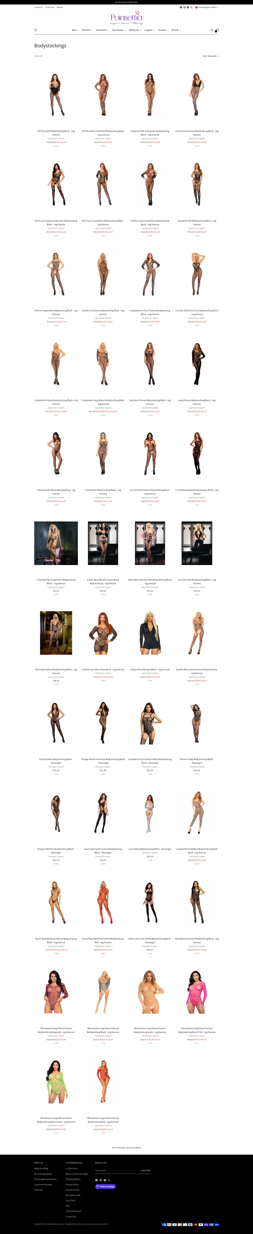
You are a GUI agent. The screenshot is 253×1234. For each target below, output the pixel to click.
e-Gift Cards (71, 1168)
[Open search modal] (35, 30)
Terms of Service (73, 1211)
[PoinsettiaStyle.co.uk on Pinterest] (188, 7)
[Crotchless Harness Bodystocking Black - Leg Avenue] (197, 94)
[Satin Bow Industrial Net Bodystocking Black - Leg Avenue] (150, 543)
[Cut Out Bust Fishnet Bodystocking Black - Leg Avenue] (150, 453)
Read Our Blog (41, 1168)
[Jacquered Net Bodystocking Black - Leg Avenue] (197, 184)
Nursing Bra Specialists (45, 1179)
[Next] (145, 2)
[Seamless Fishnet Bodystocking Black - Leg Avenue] (150, 363)
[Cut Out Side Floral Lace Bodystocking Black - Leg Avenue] (197, 274)
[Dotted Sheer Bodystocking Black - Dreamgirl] (56, 722)
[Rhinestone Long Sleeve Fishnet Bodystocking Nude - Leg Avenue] (150, 992)
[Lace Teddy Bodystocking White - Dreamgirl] (150, 812)
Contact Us (71, 1216)
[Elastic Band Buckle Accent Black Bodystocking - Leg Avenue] (103, 543)
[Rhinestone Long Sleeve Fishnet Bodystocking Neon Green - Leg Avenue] (56, 1081)
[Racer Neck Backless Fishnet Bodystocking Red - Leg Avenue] (103, 902)
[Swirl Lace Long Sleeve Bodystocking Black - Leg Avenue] (103, 184)
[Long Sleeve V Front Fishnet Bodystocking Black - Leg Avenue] (150, 274)
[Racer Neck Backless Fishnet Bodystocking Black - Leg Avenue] (56, 902)
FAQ (68, 1206)
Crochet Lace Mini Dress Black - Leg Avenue (103, 669)
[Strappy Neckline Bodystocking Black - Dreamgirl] (56, 812)
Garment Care (72, 1190)
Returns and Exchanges (77, 1174)
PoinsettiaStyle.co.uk (56, 1224)
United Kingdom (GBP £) (207, 7)
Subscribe (145, 1170)
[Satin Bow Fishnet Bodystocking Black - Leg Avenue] (56, 633)
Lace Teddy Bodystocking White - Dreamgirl (150, 849)
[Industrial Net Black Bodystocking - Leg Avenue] (56, 453)
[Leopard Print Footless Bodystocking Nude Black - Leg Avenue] (197, 812)
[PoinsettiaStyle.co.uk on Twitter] (191, 7)
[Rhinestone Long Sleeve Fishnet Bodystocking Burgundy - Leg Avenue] (56, 992)
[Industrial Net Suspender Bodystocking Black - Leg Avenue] (150, 94)
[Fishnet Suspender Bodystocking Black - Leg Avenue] (56, 274)
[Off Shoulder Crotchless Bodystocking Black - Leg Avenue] (103, 94)
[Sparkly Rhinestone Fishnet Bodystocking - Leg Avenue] (197, 633)
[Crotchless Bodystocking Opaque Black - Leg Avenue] (197, 453)
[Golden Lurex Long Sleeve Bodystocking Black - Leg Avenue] (150, 184)
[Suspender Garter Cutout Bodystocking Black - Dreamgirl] (103, 812)
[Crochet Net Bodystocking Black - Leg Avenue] (103, 453)
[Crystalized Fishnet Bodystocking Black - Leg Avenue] (56, 363)
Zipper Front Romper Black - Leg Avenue (150, 669)
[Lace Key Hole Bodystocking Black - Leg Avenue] (197, 543)
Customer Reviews (43, 1184)
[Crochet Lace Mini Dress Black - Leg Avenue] (103, 633)
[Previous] (108, 2)
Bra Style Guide (73, 1195)
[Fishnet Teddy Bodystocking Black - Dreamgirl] (197, 722)
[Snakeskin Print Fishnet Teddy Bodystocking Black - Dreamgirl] (150, 722)
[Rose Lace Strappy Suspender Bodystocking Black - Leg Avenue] (56, 184)
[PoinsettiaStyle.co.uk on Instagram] (184, 7)
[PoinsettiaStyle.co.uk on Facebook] (181, 7)
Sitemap (38, 1190)
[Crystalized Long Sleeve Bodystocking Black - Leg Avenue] (103, 363)
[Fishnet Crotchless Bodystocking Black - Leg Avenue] (103, 274)
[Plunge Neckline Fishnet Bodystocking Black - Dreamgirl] (103, 722)
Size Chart (71, 1200)
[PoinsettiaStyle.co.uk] (126, 17)
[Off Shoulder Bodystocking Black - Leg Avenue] (56, 94)
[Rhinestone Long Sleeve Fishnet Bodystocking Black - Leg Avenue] (103, 992)
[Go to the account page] (211, 30)
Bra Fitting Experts (43, 1174)
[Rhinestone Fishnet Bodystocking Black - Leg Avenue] (197, 902)
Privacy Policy (72, 1184)
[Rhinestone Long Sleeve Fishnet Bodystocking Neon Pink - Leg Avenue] (197, 992)
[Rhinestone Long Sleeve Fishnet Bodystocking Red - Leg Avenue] (103, 1081)
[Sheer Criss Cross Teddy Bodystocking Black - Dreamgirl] (150, 902)
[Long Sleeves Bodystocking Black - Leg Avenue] (197, 363)
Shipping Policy (73, 1179)
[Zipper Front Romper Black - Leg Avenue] (150, 633)
